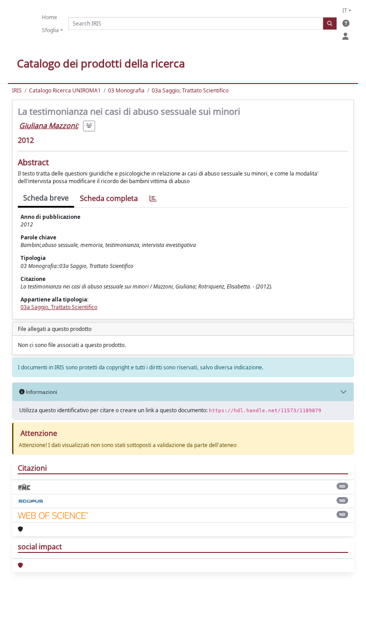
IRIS (17, 90)
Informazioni (41, 392)
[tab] (153, 198)
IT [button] (344, 10)
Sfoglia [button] (50, 30)
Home (49, 17)
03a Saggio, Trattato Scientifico (190, 90)
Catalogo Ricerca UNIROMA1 (65, 90)
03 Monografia (126, 90)
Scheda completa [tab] (109, 198)
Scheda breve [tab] (46, 198)
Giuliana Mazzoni (48, 125)
